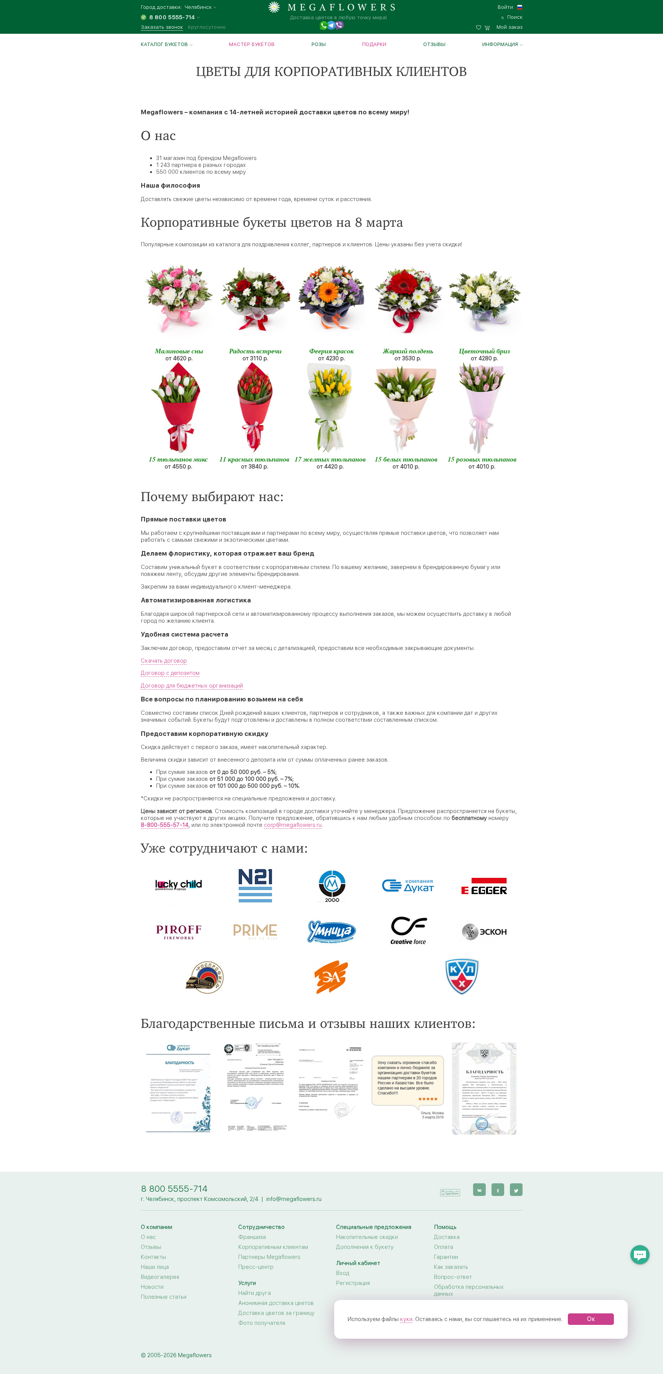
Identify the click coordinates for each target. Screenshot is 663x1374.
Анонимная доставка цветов (276, 1303)
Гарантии (446, 1257)
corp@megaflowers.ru (293, 824)
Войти (505, 7)
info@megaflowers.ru (294, 1199)
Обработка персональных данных (469, 1290)
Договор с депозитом (170, 673)
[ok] (497, 1189)
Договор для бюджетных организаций (192, 685)
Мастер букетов (252, 44)
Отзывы (434, 44)
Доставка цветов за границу (276, 1313)
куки (406, 1319)
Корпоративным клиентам (273, 1247)
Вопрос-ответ (453, 1276)
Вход (342, 1273)
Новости (152, 1286)
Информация (500, 44)
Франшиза (252, 1237)
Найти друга (254, 1293)
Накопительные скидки (367, 1237)
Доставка (447, 1237)
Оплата (443, 1247)
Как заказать (451, 1266)
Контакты (153, 1257)
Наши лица (155, 1266)
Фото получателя (261, 1323)
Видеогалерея (160, 1276)
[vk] (479, 1189)
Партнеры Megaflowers (269, 1257)
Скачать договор (164, 660)
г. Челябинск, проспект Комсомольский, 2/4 (199, 1199)
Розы (319, 44)
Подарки (374, 44)
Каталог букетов (164, 44)
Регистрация (353, 1283)
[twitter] (516, 1189)
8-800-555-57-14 (164, 824)
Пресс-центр (256, 1266)
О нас (148, 1237)
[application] (450, 1189)
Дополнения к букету (365, 1247)
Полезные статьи (163, 1296)
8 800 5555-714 (174, 1188)
